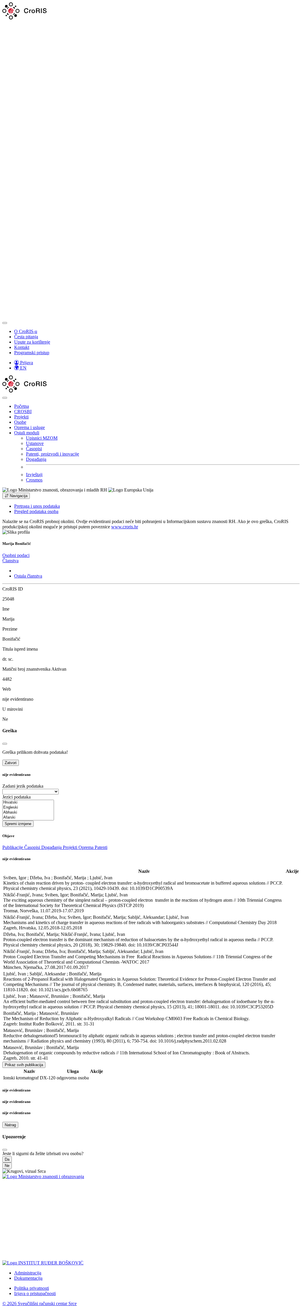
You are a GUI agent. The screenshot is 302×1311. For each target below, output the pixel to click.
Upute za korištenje (32, 341)
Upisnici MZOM (42, 438)
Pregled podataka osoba (36, 511)
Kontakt (21, 347)
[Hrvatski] (28, 802)
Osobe (20, 422)
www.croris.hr (124, 526)
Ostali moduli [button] (26, 432)
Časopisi (34, 448)
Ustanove (35, 443)
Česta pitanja (26, 336)
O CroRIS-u (25, 331)
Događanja (36, 459)
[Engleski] (28, 807)
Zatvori (11, 763)
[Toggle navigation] (4, 323)
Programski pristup (31, 352)
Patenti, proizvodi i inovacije (52, 453)
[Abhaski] (28, 812)
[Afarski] (28, 817)
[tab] (15, 555)
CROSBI (23, 411)
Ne (7, 1165)
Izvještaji (34, 474)
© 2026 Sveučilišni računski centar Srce (39, 1303)
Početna (21, 406)
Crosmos (34, 479)
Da (7, 1159)
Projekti (21, 416)
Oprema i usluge (29, 427)
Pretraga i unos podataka (37, 506)
